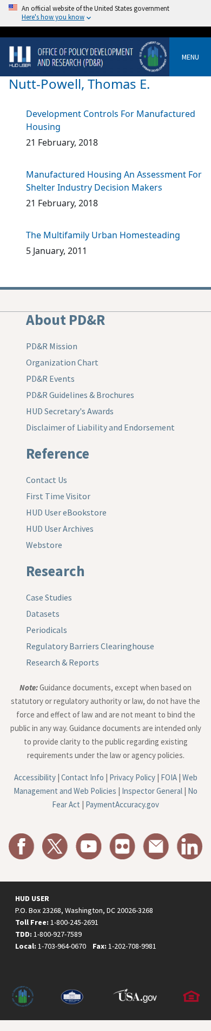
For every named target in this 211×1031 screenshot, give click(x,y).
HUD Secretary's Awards (70, 411)
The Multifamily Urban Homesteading (103, 235)
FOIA (169, 777)
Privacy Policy (132, 777)
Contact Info (82, 777)
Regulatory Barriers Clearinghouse (90, 646)
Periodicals (46, 629)
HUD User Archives (60, 528)
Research (55, 571)
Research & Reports (62, 662)
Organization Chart (62, 362)
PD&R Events (50, 378)
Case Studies (49, 597)
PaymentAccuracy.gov (122, 804)
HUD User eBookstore (66, 512)
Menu (190, 57)
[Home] (89, 56)
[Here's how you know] (105, 13)
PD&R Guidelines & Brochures (80, 394)
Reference (57, 453)
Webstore (44, 544)
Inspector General (152, 791)
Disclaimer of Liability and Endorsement (100, 427)
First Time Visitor (58, 496)
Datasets (43, 613)
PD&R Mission (51, 346)
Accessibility (35, 777)
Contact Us (46, 479)
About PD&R (65, 319)
